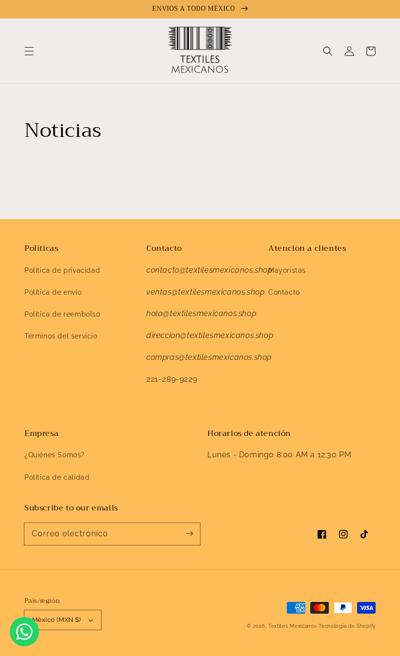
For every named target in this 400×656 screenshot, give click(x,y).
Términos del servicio (61, 336)
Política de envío (52, 292)
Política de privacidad (62, 270)
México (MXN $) (56, 619)
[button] (29, 51)
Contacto (284, 292)
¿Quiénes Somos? (54, 455)
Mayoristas (287, 270)
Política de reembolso (62, 314)
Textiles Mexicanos (293, 626)
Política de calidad (56, 477)
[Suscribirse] (189, 533)
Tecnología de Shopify (347, 626)
